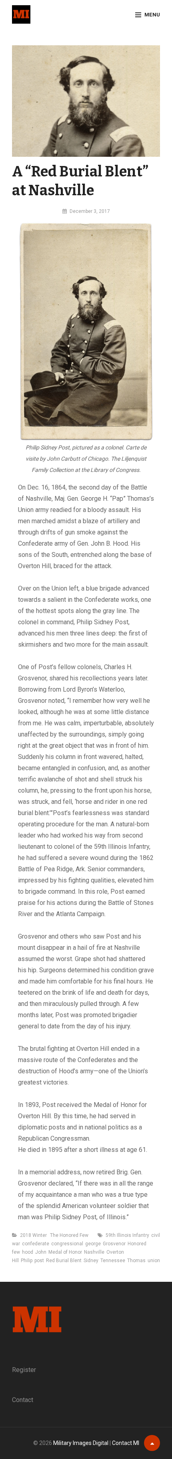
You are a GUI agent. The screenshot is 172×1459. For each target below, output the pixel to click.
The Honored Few (69, 1235)
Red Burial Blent (64, 1260)
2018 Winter (33, 1235)
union (154, 1260)
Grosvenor (114, 1244)
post (39, 1260)
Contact (22, 1400)
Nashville (94, 1252)
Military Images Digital (80, 1443)
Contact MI (125, 1443)
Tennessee (112, 1260)
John (40, 1252)
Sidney (91, 1260)
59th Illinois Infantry (127, 1235)
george (93, 1244)
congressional (67, 1244)
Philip (26, 1260)
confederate (35, 1244)
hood (27, 1252)
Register (24, 1370)
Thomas (136, 1260)
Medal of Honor (65, 1252)
